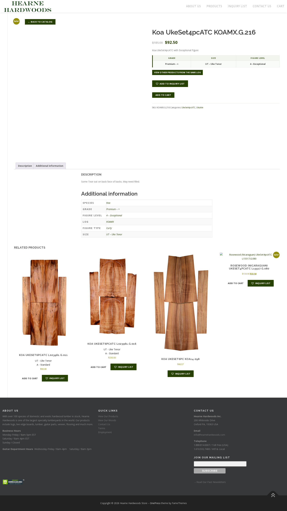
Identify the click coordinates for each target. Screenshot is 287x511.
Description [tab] (25, 165)
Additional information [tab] (49, 165)
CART (281, 6)
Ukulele (199, 107)
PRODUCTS (214, 6)
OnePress (155, 503)
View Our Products (108, 416)
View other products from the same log (177, 72)
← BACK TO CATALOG (40, 21)
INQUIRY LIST (237, 6)
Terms (101, 428)
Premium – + (113, 209)
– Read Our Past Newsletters (210, 482)
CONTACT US (262, 6)
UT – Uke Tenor (114, 234)
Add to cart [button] (30, 378)
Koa (108, 202)
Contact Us (104, 424)
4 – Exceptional (114, 215)
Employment (105, 432)
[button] (170, 83)
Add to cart (163, 94)
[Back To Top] (273, 495)
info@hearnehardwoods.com (209, 434)
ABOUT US (193, 6)
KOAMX (110, 221)
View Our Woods (107, 420)
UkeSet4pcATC (188, 107)
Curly (109, 228)
